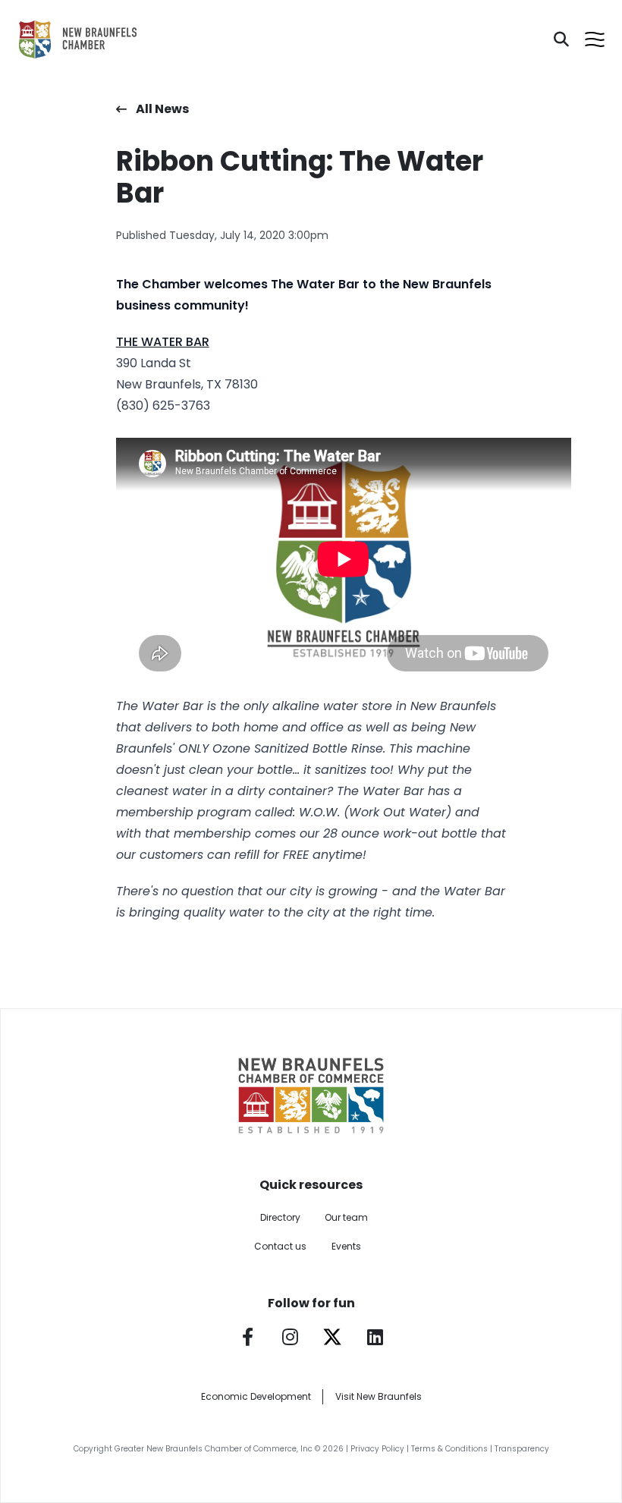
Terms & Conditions (449, 1448)
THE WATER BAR (162, 342)
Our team (346, 1217)
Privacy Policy (377, 1448)
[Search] (561, 39)
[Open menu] (595, 39)
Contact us (280, 1246)
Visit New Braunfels (378, 1396)
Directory (280, 1217)
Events (346, 1246)
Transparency (522, 1448)
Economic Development (256, 1396)
